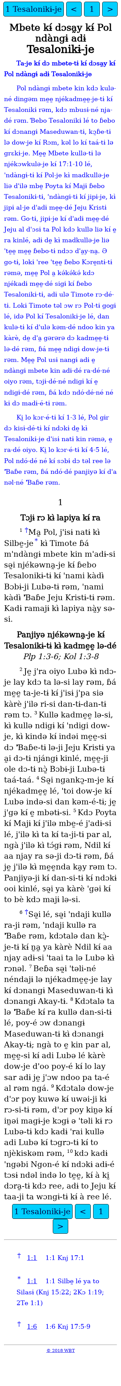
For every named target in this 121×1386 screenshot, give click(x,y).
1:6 (32, 1326)
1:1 (32, 1257)
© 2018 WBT (60, 1350)
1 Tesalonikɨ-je (33, 9)
